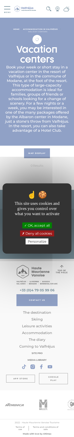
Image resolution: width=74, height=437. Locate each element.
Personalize (37, 241)
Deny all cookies (38, 233)
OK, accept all (38, 225)
